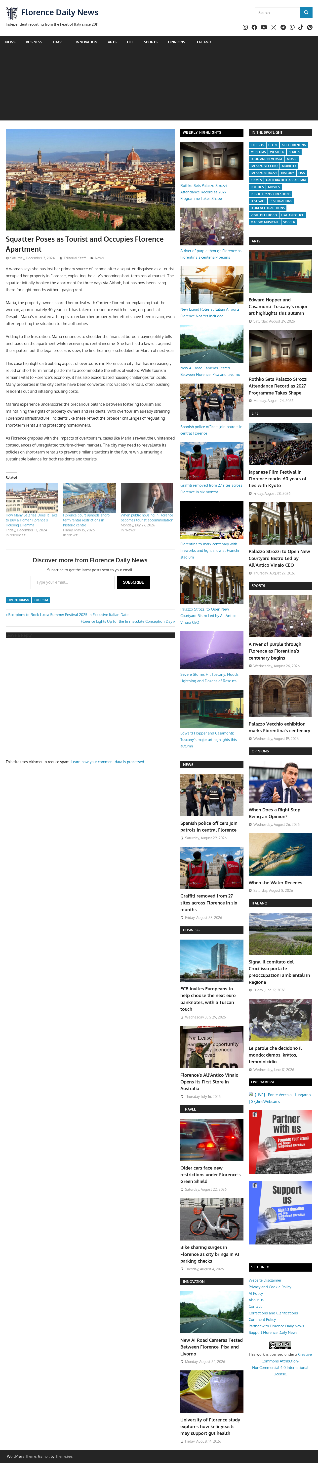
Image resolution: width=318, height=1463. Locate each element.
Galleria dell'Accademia (286, 180)
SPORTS (258, 585)
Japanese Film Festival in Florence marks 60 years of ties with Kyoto (278, 478)
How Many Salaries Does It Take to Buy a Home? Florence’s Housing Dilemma (32, 520)
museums (258, 152)
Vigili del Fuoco (264, 215)
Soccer (289, 222)
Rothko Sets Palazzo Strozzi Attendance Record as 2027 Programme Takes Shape (203, 192)
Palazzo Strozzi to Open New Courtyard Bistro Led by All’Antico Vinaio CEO (208, 616)
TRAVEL (189, 1109)
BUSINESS (191, 930)
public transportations (270, 194)
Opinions (176, 42)
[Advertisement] (159, 85)
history (287, 173)
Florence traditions (268, 208)
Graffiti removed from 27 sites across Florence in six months (208, 902)
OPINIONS (260, 751)
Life (130, 42)
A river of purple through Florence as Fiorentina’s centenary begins (275, 651)
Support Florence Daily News (273, 1332)
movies (274, 187)
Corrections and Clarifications (273, 1313)
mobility (289, 166)
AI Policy (256, 1293)
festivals (258, 201)
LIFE (255, 413)
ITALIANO (259, 903)
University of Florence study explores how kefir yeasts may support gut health (210, 1426)
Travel (59, 42)
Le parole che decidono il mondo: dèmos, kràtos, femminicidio (275, 1055)
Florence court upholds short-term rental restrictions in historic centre (86, 520)
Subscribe (133, 582)
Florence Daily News (59, 12)
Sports (151, 42)
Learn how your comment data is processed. (108, 761)
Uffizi (272, 145)
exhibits (257, 145)
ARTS (256, 241)
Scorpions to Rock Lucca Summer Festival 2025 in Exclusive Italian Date (68, 614)
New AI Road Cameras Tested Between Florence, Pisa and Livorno (211, 1346)
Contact (255, 1306)
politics (257, 187)
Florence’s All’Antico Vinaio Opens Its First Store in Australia (209, 1081)
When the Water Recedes (275, 882)
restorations (281, 201)
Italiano (203, 42)
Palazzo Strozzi (264, 173)
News (10, 42)
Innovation (86, 42)
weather (277, 152)
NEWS (188, 764)
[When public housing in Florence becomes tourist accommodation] (147, 498)
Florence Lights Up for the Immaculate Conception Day (126, 621)
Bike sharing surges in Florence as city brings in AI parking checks (209, 1254)
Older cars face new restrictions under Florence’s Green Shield (210, 1174)
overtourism (18, 600)
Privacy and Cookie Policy (270, 1287)
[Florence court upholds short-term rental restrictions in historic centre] (89, 498)
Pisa (301, 173)
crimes (256, 180)
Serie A (294, 152)
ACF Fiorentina (294, 145)
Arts (112, 42)
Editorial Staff (75, 258)
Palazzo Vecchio (264, 166)
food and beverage (267, 159)
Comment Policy (262, 1319)
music (292, 159)
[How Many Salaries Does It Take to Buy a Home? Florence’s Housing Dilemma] (32, 498)
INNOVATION (194, 1281)
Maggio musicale (265, 222)
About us (256, 1299)
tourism (41, 600)
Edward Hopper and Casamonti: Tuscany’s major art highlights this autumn (208, 740)
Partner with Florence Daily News (276, 1326)
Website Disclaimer (265, 1280)
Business (34, 42)
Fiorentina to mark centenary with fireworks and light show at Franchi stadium (209, 551)
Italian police (292, 215)
